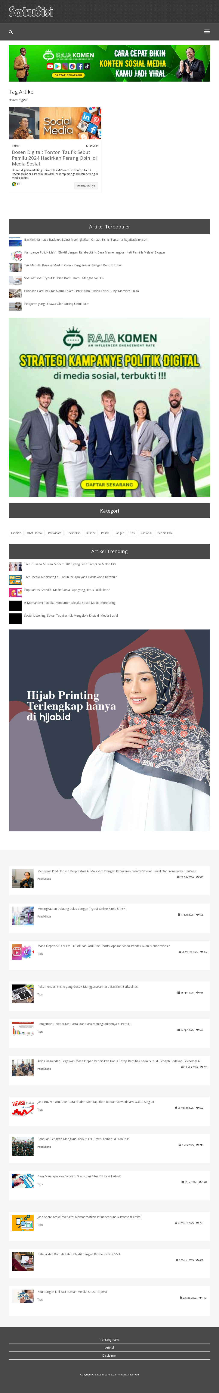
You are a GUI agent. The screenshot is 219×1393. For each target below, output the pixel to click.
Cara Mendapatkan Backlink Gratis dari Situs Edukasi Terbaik (79, 1176)
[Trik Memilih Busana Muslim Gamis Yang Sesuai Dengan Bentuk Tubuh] (18, 267)
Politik (15, 146)
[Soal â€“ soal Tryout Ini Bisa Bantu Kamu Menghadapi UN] (18, 280)
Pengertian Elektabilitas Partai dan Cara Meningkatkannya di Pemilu (83, 1024)
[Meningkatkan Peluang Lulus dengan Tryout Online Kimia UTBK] (26, 915)
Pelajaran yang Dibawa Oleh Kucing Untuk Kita (56, 304)
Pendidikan (164, 533)
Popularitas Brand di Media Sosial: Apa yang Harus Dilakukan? (67, 590)
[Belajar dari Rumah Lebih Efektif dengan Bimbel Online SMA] (26, 1261)
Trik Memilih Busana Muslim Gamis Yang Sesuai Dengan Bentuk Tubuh (73, 265)
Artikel (109, 1347)
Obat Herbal (34, 533)
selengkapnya (86, 185)
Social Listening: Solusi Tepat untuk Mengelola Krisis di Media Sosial (71, 615)
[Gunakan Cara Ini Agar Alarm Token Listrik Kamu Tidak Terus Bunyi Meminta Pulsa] (18, 293)
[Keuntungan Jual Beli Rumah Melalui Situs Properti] (26, 1296)
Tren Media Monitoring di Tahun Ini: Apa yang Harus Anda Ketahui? (70, 577)
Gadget (119, 533)
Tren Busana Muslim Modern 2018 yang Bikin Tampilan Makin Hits (70, 564)
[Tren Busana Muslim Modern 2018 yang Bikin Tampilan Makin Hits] (18, 566)
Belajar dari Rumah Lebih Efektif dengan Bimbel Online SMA (78, 1254)
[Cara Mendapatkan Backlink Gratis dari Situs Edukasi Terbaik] (26, 1181)
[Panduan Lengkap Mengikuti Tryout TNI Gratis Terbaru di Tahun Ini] (26, 1146)
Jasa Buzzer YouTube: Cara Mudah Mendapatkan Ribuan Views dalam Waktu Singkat (95, 1102)
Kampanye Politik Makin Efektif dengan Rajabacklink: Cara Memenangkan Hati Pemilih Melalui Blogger (94, 252)
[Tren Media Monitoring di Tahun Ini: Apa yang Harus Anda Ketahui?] (18, 579)
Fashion (16, 533)
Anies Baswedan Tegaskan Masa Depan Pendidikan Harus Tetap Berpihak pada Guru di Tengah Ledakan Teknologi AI (119, 1061)
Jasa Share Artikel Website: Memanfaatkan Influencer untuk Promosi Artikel (89, 1217)
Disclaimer (109, 1355)
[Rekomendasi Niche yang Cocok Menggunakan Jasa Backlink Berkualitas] (26, 993)
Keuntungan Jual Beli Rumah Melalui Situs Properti (72, 1292)
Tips (132, 533)
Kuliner (90, 533)
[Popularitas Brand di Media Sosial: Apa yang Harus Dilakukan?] (18, 592)
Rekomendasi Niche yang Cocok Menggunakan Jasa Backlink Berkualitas (87, 986)
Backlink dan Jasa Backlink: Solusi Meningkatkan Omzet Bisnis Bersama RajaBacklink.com (86, 239)
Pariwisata (54, 533)
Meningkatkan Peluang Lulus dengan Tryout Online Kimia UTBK (81, 909)
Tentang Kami (109, 1340)
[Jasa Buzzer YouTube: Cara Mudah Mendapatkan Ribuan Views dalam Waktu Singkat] (26, 1107)
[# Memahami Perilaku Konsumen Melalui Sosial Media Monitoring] (18, 610)
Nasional (146, 533)
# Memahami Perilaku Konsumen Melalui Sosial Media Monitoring (69, 603)
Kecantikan (74, 533)
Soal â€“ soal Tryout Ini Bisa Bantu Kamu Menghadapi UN (64, 278)
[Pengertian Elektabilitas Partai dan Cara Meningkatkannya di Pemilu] (26, 1028)
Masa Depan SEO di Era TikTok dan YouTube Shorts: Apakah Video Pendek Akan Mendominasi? (103, 946)
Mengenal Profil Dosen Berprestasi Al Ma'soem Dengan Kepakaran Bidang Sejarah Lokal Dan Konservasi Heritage (116, 871)
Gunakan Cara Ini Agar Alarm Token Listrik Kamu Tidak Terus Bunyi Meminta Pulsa (81, 291)
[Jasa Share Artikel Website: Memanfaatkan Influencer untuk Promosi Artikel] (26, 1222)
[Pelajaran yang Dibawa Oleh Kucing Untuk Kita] (18, 306)
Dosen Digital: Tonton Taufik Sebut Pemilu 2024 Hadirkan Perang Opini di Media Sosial (54, 158)
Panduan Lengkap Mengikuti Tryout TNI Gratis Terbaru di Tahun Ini (83, 1139)
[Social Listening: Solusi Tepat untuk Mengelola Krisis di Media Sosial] (18, 623)
